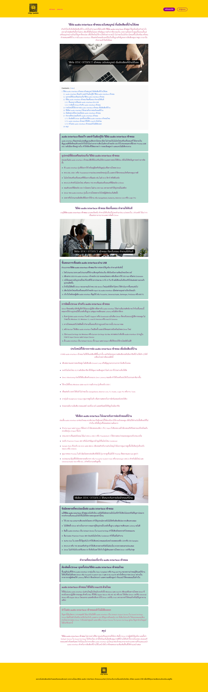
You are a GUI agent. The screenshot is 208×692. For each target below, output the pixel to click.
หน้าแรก (52, 9)
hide (72, 88)
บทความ (60, 9)
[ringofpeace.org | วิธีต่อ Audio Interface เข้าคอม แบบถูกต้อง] (33, 9)
